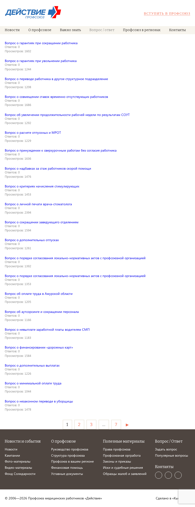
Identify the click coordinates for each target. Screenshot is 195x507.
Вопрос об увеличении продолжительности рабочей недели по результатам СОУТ (67, 114)
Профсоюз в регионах (142, 30)
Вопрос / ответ (101, 30)
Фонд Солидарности (20, 473)
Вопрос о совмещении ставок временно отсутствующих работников (56, 96)
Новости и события (23, 441)
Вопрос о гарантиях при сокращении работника (41, 43)
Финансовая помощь (67, 467)
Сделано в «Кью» (169, 498)
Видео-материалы (18, 467)
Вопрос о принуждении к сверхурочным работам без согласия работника (61, 150)
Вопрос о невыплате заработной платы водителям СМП (47, 329)
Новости (12, 30)
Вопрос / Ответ (169, 441)
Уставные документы (67, 473)
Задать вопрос (166, 449)
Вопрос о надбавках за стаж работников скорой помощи (48, 168)
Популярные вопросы (171, 455)
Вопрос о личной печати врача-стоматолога (38, 204)
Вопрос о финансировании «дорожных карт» (39, 347)
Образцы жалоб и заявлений (124, 473)
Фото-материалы (17, 461)
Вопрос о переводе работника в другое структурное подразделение (56, 79)
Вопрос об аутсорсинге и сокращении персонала (42, 311)
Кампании (12, 455)
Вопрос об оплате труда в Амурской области (39, 293)
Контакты (177, 30)
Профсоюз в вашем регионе (72, 461)
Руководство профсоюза (69, 449)
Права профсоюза (116, 449)
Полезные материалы (124, 441)
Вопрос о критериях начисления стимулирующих (42, 186)
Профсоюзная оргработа (122, 455)
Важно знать (70, 30)
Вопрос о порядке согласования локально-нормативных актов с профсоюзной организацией (75, 258)
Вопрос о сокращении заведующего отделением (41, 222)
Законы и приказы (117, 461)
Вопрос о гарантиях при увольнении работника (41, 60)
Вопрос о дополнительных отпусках (32, 240)
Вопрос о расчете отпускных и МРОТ (33, 132)
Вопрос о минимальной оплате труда (33, 383)
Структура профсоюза (68, 455)
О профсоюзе (39, 30)
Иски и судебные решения (123, 467)
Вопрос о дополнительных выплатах (32, 365)
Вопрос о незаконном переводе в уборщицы (39, 401)
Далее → (128, 424)
